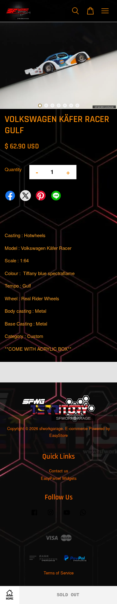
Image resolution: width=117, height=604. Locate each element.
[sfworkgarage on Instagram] (50, 515)
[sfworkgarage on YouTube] (66, 515)
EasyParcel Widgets (58, 478)
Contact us (58, 471)
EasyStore (58, 435)
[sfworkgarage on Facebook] (34, 515)
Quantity (13, 169)
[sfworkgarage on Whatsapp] (83, 515)
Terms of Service (59, 573)
